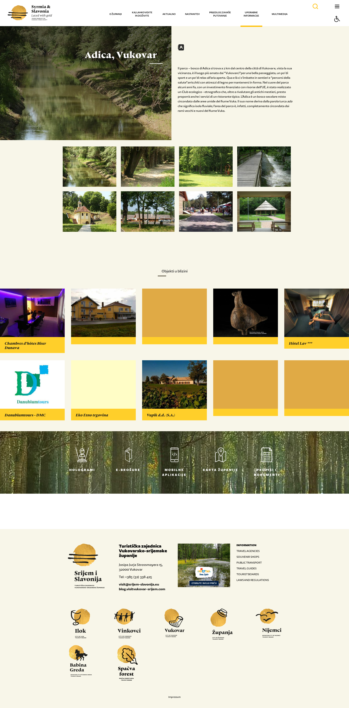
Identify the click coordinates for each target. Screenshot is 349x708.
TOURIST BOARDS (247, 574)
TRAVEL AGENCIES (248, 551)
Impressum (174, 697)
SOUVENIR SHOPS (247, 556)
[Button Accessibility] (337, 25)
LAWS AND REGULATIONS (252, 580)
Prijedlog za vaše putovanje (220, 14)
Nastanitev (192, 14)
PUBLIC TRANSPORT (249, 562)
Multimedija (280, 14)
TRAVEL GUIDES (246, 568)
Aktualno (169, 14)
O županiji (115, 14)
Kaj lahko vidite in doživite (142, 14)
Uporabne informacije (251, 14)
